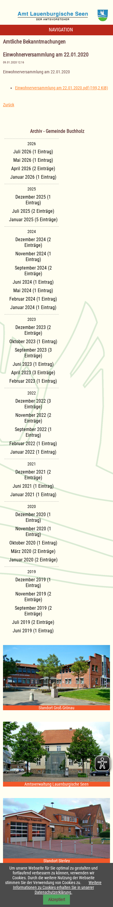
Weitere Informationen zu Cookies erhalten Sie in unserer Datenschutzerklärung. (57, 887)
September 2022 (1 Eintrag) (33, 432)
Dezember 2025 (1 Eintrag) (33, 200)
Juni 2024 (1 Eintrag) (33, 282)
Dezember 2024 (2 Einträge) (33, 242)
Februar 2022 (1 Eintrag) (33, 443)
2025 (31, 189)
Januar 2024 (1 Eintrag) (33, 307)
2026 (31, 143)
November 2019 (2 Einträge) (33, 596)
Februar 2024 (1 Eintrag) (33, 299)
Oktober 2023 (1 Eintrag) (33, 341)
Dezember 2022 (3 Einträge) (33, 404)
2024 (31, 231)
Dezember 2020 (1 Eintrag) (33, 517)
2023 (31, 319)
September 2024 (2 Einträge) (33, 270)
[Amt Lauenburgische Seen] (56, 13)
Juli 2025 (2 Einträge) (33, 211)
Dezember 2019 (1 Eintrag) (33, 582)
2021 (31, 463)
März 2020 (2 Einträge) (33, 551)
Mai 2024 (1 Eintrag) (33, 290)
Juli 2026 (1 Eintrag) (33, 152)
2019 (31, 571)
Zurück (8, 104)
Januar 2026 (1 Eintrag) (33, 177)
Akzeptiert (56, 899)
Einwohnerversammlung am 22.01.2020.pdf (61, 87)
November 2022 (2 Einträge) (33, 418)
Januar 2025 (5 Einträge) (33, 219)
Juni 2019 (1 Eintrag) (33, 631)
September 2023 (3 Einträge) (33, 353)
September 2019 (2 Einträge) (33, 611)
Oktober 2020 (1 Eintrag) (33, 543)
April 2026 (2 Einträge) (33, 168)
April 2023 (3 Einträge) (33, 372)
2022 (31, 393)
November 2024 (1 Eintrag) (33, 256)
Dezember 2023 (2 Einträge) (33, 330)
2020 (31, 506)
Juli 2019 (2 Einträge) (33, 622)
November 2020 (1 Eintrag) (33, 531)
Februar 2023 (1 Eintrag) (33, 381)
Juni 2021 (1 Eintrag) (33, 486)
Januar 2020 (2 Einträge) (33, 560)
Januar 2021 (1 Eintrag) (33, 494)
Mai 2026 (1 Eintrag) (33, 160)
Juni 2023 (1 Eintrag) (33, 364)
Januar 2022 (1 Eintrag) (33, 452)
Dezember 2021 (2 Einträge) (33, 475)
